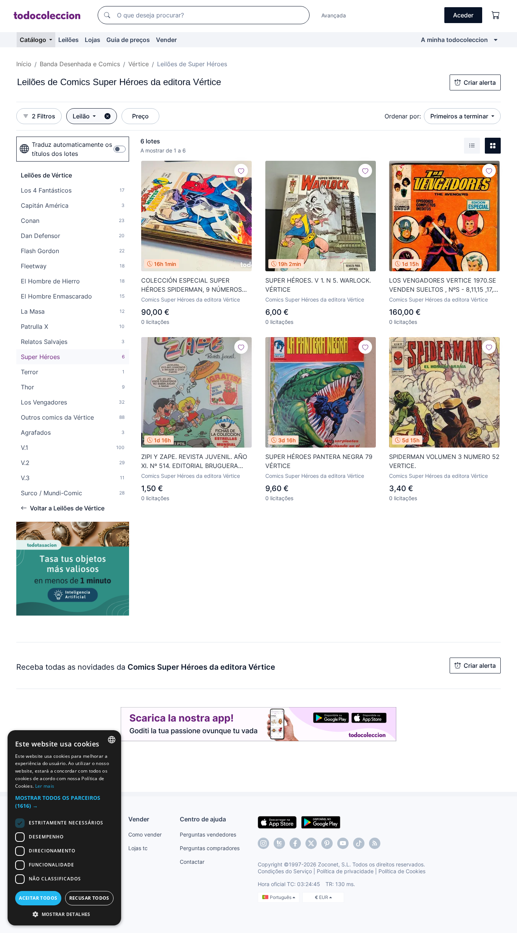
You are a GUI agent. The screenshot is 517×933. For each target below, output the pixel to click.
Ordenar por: (403, 116)
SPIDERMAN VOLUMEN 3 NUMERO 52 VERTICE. (444, 461)
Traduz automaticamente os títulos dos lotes (72, 149)
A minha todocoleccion (454, 40)
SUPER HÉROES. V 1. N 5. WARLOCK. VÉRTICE (318, 285)
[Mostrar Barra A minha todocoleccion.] (495, 39)
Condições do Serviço (285, 871)
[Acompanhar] (241, 170)
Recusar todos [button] (89, 898)
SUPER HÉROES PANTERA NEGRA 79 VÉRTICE (318, 461)
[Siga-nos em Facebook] (295, 843)
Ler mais (44, 786)
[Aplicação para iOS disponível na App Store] (277, 822)
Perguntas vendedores (208, 834)
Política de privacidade (345, 871)
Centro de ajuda (203, 819)
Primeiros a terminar (460, 116)
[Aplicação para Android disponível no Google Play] (320, 822)
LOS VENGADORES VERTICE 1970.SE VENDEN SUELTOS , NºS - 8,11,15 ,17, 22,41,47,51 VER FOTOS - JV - (442, 285)
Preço (140, 116)
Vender (166, 40)
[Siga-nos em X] (311, 843)
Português (281, 897)
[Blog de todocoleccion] (374, 843)
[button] (64, 802)
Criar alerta (480, 82)
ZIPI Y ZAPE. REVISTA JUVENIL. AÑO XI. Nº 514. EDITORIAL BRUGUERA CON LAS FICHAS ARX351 (194, 461)
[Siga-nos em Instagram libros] (279, 843)
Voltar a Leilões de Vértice (67, 508)
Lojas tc (138, 848)
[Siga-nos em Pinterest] (327, 843)
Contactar (192, 861)
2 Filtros (43, 116)
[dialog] (64, 827)
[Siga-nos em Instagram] (263, 843)
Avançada (333, 15)
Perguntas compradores (210, 848)
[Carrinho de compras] (495, 15)
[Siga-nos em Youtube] (343, 843)
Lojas (92, 40)
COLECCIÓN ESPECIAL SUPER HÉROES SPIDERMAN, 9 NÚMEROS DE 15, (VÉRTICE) (191, 285)
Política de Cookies (401, 871)
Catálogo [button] (34, 40)
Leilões (68, 40)
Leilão (82, 116)
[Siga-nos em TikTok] (358, 843)
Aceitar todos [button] (38, 898)
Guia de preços (128, 40)
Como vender (145, 834)
